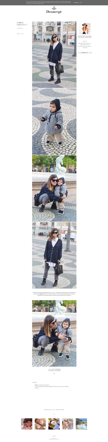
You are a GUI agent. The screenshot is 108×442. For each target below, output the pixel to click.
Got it (80, 2)
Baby (79, 43)
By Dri (88, 43)
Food (87, 44)
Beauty (83, 43)
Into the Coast (81, 46)
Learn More (76, 2)
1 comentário (20, 28)
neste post (42, 293)
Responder (37, 387)
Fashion (81, 44)
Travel (84, 47)
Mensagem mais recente (49, 409)
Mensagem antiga (60, 409)
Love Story (88, 46)
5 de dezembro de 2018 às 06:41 (43, 385)
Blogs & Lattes (56, 439)
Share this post (20, 33)
